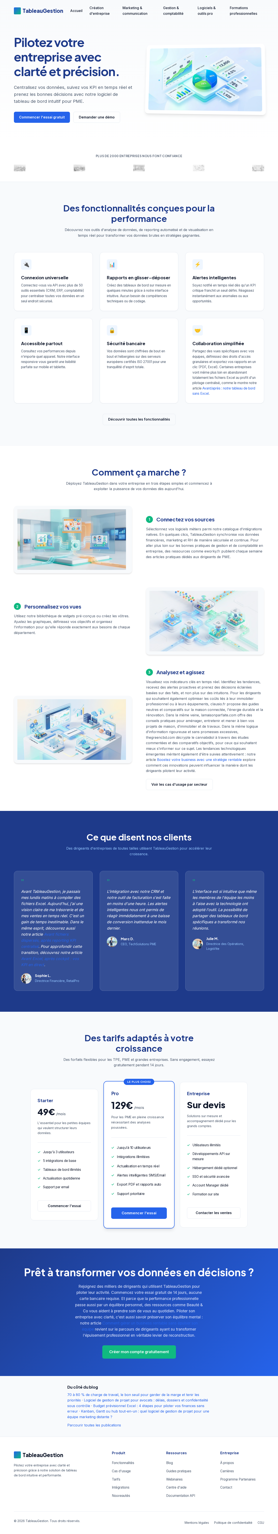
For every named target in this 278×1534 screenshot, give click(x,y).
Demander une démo (97, 117)
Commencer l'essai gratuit (42, 117)
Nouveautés (121, 1496)
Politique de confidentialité (233, 1522)
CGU (261, 1522)
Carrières (227, 1471)
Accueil (76, 10)
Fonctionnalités (123, 1463)
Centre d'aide (176, 1487)
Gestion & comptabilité (173, 11)
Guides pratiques (178, 1471)
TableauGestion (43, 10)
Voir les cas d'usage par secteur (179, 784)
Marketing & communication (134, 11)
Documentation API (180, 1496)
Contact (226, 1487)
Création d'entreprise (99, 11)
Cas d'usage (121, 1471)
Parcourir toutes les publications (94, 1425)
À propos (227, 1463)
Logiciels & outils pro (207, 11)
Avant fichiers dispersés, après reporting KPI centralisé (48, 940)
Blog (169, 1463)
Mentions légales (197, 1522)
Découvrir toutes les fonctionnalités (139, 419)
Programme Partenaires (238, 1479)
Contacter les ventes (214, 1213)
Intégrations (120, 1487)
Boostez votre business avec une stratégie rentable (199, 759)
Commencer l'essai (64, 1206)
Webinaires (174, 1479)
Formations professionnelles (243, 11)
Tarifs (116, 1479)
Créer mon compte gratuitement (139, 1351)
